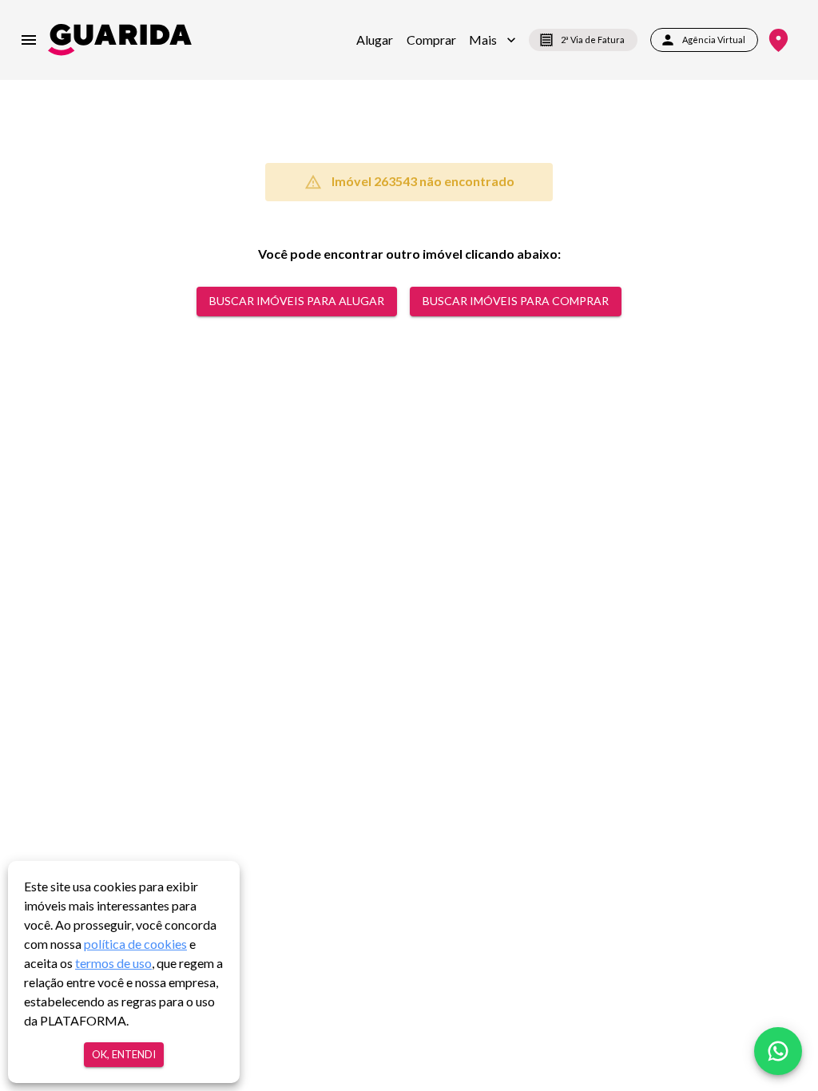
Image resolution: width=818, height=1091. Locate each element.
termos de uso (113, 962)
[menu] (29, 40)
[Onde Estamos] (778, 40)
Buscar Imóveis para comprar (516, 300)
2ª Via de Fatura (593, 39)
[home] (120, 39)
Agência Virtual (713, 39)
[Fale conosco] (778, 1051)
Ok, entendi (124, 1054)
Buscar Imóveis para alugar (296, 300)
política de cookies (135, 943)
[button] (492, 40)
